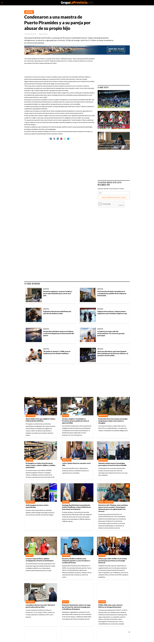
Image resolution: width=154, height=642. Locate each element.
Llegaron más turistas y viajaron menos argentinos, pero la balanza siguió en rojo (112, 312)
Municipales (103, 415)
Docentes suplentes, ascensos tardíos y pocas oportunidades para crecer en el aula (57, 293)
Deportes (29, 555)
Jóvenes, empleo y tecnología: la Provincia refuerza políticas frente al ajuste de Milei (75, 421)
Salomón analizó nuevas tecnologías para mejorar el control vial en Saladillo (112, 464)
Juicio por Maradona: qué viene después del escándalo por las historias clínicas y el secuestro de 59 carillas (112, 353)
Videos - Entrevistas (106, 502)
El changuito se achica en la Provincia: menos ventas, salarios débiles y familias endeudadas (40, 465)
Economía (29, 460)
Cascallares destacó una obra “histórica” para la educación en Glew (40, 606)
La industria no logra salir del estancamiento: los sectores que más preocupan (111, 333)
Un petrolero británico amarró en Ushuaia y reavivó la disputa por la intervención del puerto (58, 333)
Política (65, 415)
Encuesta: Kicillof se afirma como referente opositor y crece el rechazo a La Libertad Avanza (76, 561)
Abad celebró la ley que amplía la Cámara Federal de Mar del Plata (40, 420)
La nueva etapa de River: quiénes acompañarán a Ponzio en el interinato (40, 560)
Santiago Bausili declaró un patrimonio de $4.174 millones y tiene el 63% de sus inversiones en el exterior (76, 507)
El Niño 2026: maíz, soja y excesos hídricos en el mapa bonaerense (110, 606)
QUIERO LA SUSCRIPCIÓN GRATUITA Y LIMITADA (114, 197)
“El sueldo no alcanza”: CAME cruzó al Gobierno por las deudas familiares (56, 352)
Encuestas (66, 555)
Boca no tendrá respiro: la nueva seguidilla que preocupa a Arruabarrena (109, 104)
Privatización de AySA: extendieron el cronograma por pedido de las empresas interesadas (111, 293)
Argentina (29, 12)
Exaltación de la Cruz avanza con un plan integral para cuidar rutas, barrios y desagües (113, 421)
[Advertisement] (60, 68)
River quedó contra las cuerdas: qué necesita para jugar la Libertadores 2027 (108, 124)
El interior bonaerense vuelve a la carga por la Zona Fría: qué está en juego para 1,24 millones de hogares (76, 607)
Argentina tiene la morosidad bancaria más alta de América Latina (57, 312)
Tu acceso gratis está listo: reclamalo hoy (110, 183)
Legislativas (30, 415)
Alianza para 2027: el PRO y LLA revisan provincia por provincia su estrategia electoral (112, 561)
